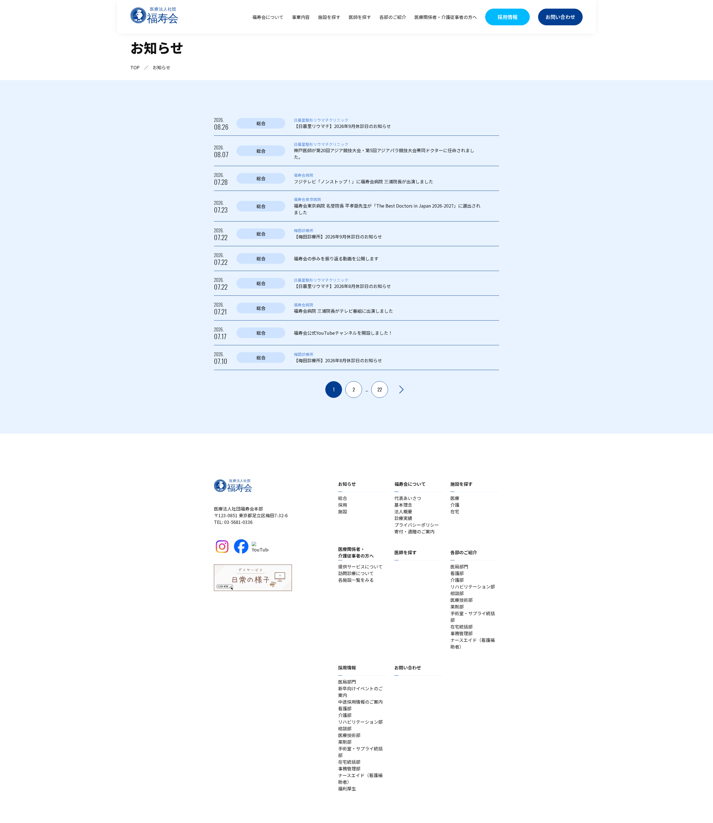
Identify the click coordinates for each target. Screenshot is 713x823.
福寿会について (268, 17)
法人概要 (403, 511)
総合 (342, 498)
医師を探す (360, 17)
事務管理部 (461, 633)
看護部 (457, 573)
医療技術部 (461, 600)
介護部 (457, 579)
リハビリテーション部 (472, 586)
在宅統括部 (461, 626)
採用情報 (347, 667)
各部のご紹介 (392, 17)
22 (379, 389)
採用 (342, 504)
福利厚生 (347, 788)
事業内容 (301, 17)
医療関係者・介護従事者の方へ (445, 17)
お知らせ (347, 484)
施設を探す (329, 17)
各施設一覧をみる (356, 579)
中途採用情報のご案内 (360, 701)
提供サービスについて (360, 566)
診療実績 (403, 518)
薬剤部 (457, 606)
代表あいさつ (407, 498)
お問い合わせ (407, 667)
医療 (454, 498)
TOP (135, 67)
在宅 (454, 511)
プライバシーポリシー (416, 524)
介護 (454, 504)
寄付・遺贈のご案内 (414, 531)
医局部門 (459, 566)
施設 (342, 511)
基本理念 (403, 504)
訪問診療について (356, 573)
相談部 (457, 593)
